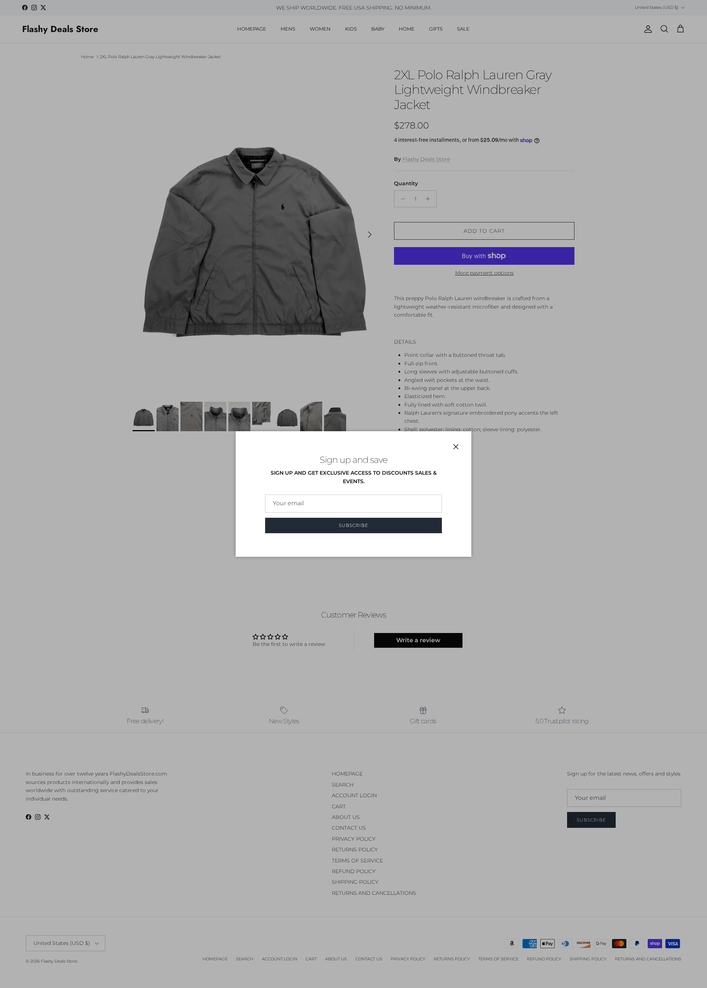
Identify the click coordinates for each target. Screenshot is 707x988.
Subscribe (353, 525)
